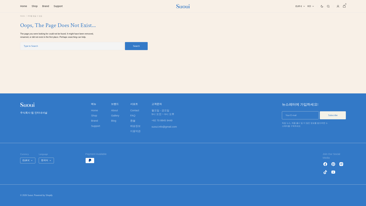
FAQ (132, 115)
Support (95, 126)
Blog (113, 120)
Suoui (30, 195)
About (114, 110)
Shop (94, 115)
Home (22, 16)
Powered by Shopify (43, 195)
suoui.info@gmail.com (164, 126)
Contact (134, 110)
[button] (328, 6)
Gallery (115, 115)
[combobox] (72, 46)
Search (136, 46)
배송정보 (135, 126)
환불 (132, 120)
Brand (94, 120)
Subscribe (333, 115)
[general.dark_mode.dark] (322, 6)
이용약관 (135, 131)
